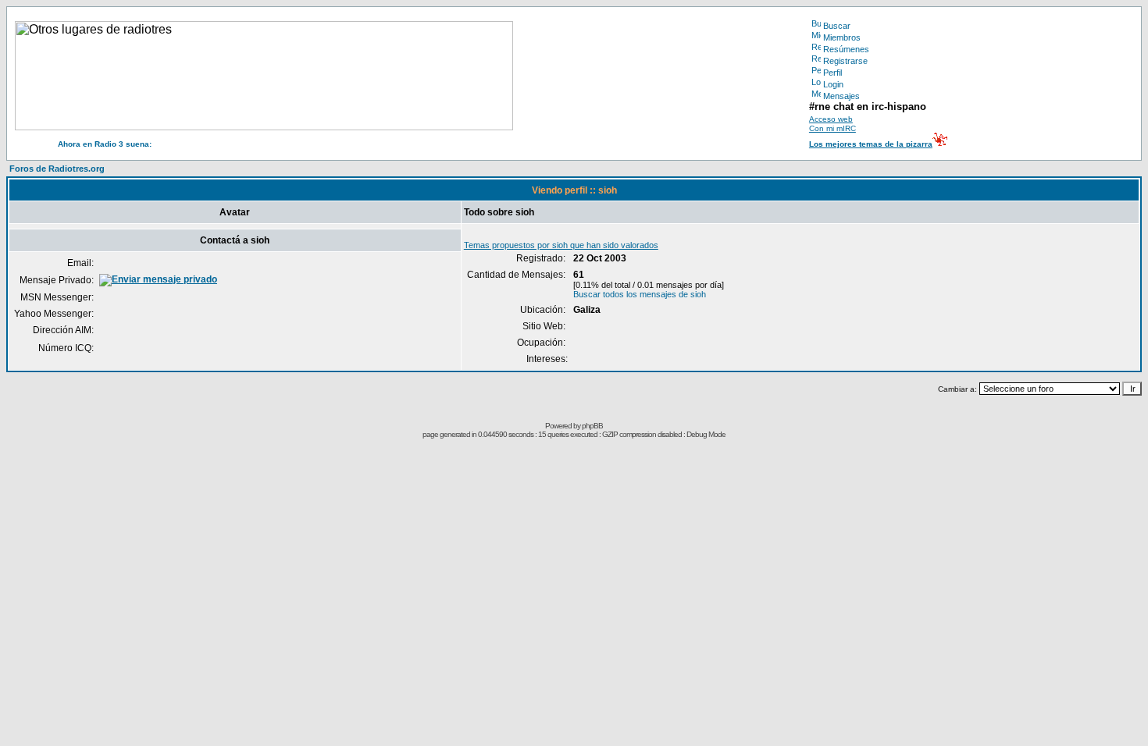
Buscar (836, 25)
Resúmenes (846, 49)
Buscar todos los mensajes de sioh (639, 294)
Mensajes (841, 96)
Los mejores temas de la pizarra (870, 144)
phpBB (592, 425)
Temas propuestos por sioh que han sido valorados (561, 245)
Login (833, 84)
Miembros (842, 37)
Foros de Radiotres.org (57, 168)
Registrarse (845, 61)
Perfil (832, 72)
